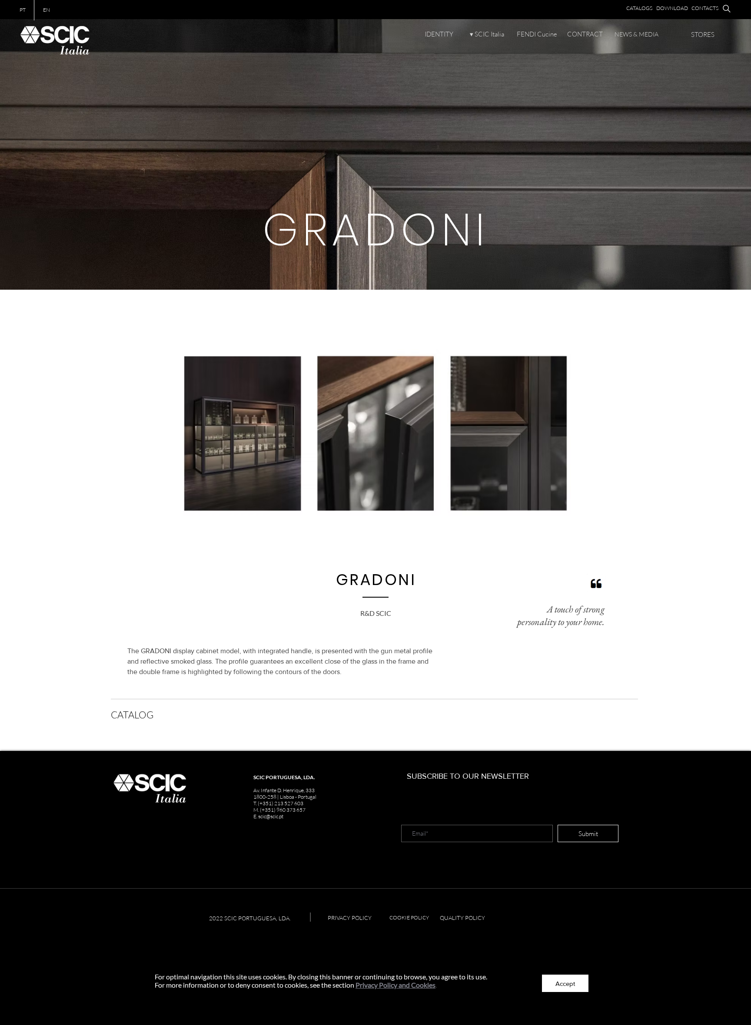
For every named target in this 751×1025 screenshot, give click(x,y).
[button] (565, 983)
